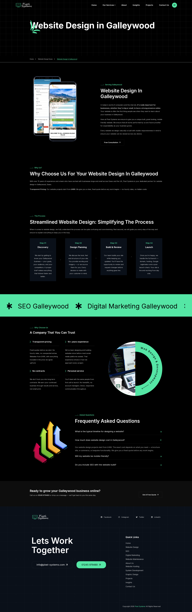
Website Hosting (132, 566)
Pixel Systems (140, 606)
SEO (127, 551)
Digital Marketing (133, 555)
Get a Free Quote (149, 495)
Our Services (108, 5)
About (124, 5)
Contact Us (164, 5)
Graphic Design (132, 574)
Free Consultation (111, 142)
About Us (130, 563)
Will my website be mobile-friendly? (92, 456)
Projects (149, 5)
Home (94, 5)
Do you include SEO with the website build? (95, 465)
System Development (134, 570)
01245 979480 (43, 495)
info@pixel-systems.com (51, 564)
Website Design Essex (45, 59)
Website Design (132, 547)
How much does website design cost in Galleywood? (100, 440)
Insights (136, 5)
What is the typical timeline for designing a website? (99, 431)
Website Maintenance (135, 559)
